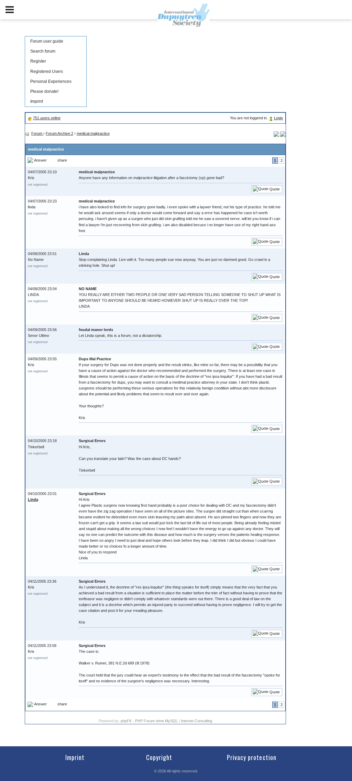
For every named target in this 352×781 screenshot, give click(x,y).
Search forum (42, 51)
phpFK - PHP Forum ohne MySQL (150, 721)
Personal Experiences (51, 81)
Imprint (36, 101)
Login (278, 118)
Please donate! (44, 91)
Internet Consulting (196, 721)
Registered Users (46, 71)
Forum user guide (46, 41)
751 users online (46, 118)
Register (38, 61)
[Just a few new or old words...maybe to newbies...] (283, 133)
